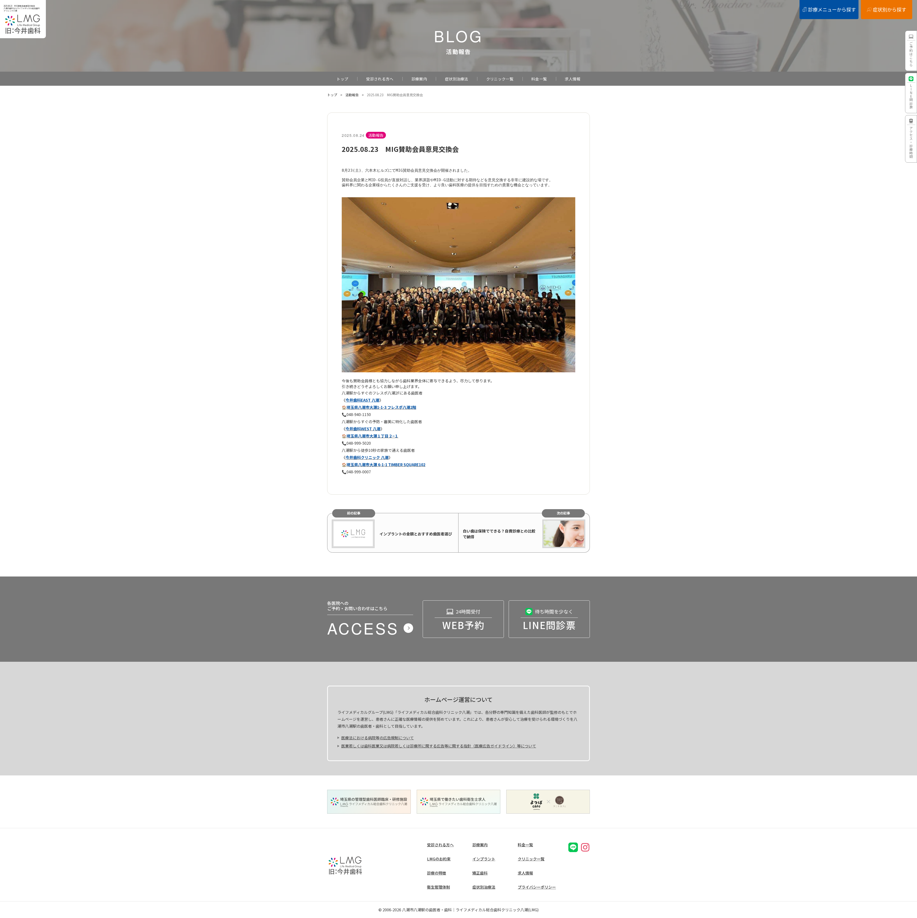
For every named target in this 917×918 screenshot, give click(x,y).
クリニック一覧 (499, 79)
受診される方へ (379, 79)
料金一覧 (539, 79)
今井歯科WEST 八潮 (363, 429)
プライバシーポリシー (537, 887)
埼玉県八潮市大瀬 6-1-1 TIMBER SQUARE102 (386, 464)
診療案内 (419, 79)
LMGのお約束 (439, 859)
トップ (342, 79)
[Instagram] (585, 847)
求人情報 (572, 79)
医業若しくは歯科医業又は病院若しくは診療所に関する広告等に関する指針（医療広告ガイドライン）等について (438, 746)
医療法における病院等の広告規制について (377, 738)
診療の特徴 (436, 873)
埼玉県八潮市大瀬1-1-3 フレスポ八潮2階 (381, 407)
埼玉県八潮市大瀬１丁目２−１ (372, 436)
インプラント (483, 859)
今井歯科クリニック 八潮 (367, 457)
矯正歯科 (480, 873)
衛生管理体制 (438, 887)
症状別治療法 (456, 79)
